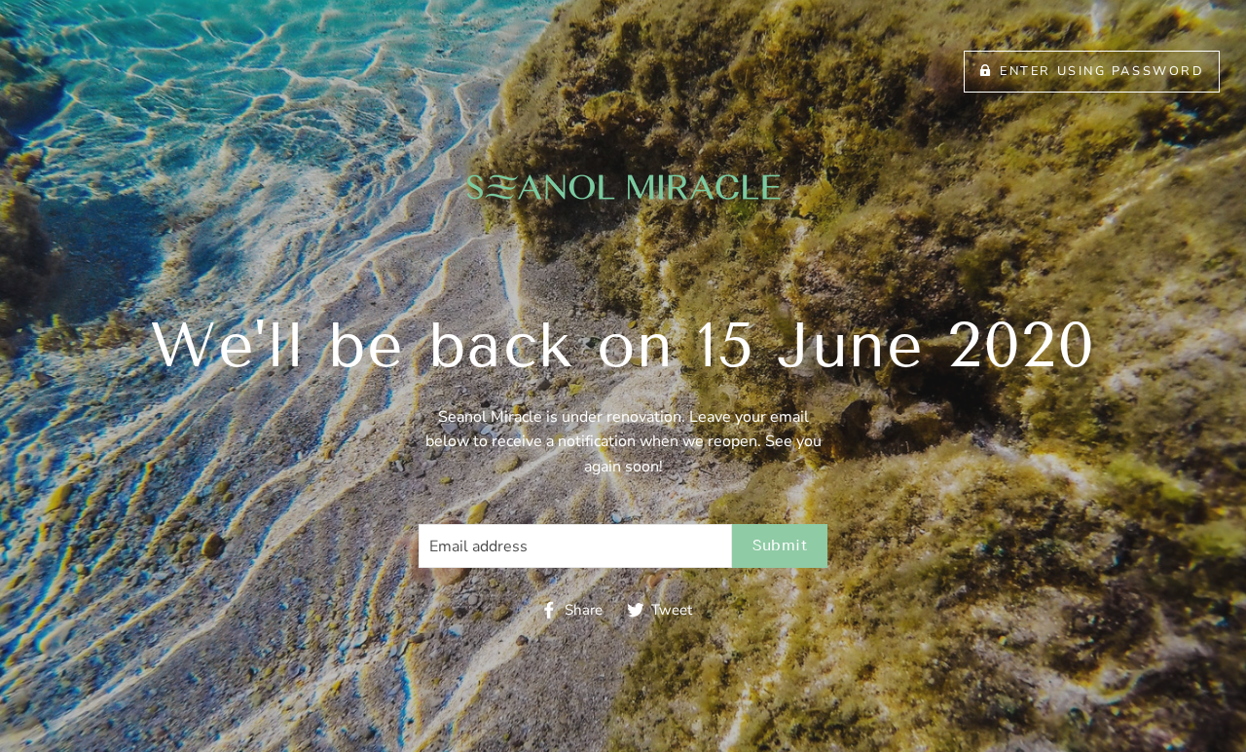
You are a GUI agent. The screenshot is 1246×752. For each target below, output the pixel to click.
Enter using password (1102, 71)
